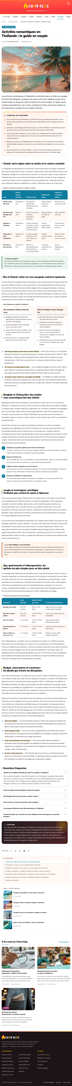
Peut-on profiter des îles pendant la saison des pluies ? (21, 790)
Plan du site (66, 1082)
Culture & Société (24, 1058)
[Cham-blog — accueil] (36, 5)
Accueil (4, 21)
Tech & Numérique (7, 1061)
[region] (35, 222)
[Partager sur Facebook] (11, 851)
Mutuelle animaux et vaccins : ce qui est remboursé (47, 972)
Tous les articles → (64, 942)
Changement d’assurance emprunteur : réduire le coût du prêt (14, 972)
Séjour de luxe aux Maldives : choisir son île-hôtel (28, 922)
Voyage (61, 17)
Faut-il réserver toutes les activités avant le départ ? (21, 802)
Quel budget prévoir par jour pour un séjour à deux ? (21, 796)
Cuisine (24, 17)
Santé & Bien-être (24, 1065)
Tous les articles (42, 1061)
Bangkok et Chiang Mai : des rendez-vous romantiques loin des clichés (27, 868)
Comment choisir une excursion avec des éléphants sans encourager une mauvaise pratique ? (31, 815)
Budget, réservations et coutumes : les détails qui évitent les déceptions (27, 877)
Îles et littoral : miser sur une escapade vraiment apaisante (23, 865)
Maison (16, 17)
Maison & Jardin (7, 1054)
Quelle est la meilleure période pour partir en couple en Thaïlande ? (26, 772)
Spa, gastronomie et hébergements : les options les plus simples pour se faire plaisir (31, 874)
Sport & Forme (23, 1068)
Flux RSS (40, 1065)
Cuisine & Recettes (25, 1054)
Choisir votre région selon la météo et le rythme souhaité (23, 862)
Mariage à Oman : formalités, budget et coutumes (28, 902)
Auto (53, 17)
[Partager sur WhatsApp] (24, 851)
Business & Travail (7, 1075)
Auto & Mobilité (24, 1061)
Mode (31, 17)
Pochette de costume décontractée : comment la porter (14, 1013)
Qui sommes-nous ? (44, 1054)
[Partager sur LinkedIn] (20, 851)
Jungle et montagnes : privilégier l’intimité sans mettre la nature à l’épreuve (28, 871)
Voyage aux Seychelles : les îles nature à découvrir (28, 893)
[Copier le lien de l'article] (28, 851)
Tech (46, 17)
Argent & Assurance (8, 1068)
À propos (58, 1082)
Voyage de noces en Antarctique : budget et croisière (29, 912)
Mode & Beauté (6, 1058)
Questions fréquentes (12, 880)
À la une (7, 17)
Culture (39, 17)
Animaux (21, 1071)
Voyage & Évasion (13, 21)
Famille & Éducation (8, 1071)
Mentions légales (43, 1068)
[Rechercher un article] (68, 3)
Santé (69, 17)
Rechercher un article (44, 1058)
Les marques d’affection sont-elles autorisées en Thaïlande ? (23, 808)
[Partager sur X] (15, 851)
